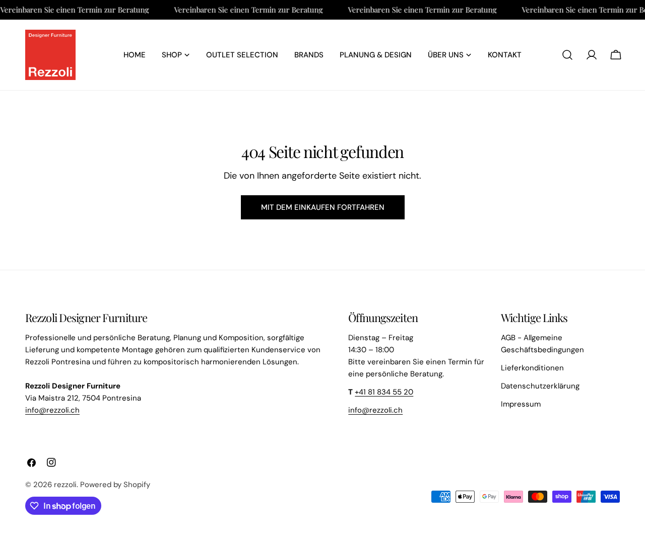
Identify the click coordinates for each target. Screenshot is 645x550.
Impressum (521, 404)
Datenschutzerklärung (540, 386)
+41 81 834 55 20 (384, 392)
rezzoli (65, 485)
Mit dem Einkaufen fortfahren (322, 207)
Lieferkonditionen (532, 368)
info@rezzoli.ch (52, 410)
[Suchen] (567, 55)
